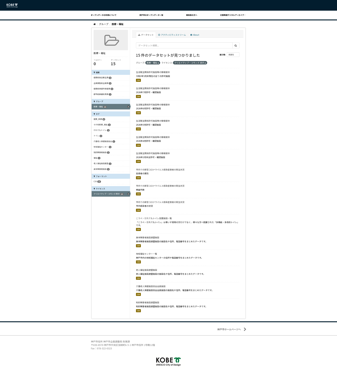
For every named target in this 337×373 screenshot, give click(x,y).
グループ (103, 24)
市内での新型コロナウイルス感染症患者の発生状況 (160, 169)
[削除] (158, 63)
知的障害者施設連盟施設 (147, 302)
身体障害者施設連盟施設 (147, 237)
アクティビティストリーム (173, 34)
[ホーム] (94, 24)
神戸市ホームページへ (229, 329)
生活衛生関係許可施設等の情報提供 (153, 72)
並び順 (222, 54)
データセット (147, 34)
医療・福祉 (117, 24)
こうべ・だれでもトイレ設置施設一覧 (154, 218)
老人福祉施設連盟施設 (146, 269)
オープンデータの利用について (104, 15)
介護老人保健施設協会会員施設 (150, 286)
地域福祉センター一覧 (146, 253)
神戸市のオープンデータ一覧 (151, 15)
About (196, 34)
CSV (138, 80)
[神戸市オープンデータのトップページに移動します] (14, 5)
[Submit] (235, 45)
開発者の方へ (191, 15)
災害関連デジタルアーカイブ (232, 15)
